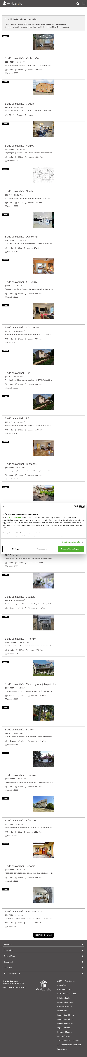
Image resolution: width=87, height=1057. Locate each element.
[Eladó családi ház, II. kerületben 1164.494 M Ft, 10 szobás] (43, 625)
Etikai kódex (62, 985)
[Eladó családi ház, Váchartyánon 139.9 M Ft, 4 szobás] (43, 44)
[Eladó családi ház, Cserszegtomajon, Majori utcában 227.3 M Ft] (43, 670)
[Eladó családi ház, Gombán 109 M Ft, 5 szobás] (43, 177)
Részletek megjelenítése (71, 542)
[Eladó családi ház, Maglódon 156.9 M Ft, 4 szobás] (43, 132)
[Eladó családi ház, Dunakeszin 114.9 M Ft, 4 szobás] (43, 223)
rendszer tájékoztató (65, 1002)
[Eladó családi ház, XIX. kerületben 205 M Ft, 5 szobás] (43, 314)
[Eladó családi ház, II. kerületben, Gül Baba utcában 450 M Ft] (43, 495)
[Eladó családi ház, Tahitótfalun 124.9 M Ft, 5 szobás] (43, 450)
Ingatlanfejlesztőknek (65, 1019)
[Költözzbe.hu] (12, 3)
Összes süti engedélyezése (71, 549)
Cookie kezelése (63, 1006)
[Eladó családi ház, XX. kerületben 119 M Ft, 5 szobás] (43, 268)
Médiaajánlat (62, 1011)
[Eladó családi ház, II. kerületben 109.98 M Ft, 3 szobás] (43, 761)
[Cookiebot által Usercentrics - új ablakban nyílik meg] (75, 506)
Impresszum (62, 1049)
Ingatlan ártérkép (63, 1028)
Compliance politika (64, 989)
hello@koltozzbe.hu (9, 983)
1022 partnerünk (14, 517)
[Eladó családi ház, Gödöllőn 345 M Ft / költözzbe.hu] (43, 90)
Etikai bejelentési (63, 998)
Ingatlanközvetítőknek (65, 1015)
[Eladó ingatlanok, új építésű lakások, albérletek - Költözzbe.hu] (43, 985)
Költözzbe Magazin (64, 1032)
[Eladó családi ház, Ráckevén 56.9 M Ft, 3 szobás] (43, 807)
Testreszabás (42, 549)
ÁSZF (59, 981)
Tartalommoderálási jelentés (68, 1040)
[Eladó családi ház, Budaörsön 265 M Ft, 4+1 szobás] (43, 583)
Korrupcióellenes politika (66, 994)
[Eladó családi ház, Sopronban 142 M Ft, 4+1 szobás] (43, 716)
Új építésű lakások (64, 1036)
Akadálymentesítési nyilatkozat (69, 1045)
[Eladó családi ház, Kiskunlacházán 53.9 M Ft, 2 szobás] (43, 898)
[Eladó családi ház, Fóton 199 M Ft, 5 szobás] (43, 359)
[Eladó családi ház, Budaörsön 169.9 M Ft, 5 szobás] (43, 852)
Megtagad (16, 549)
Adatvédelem (70, 981)
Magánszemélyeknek (65, 1023)
